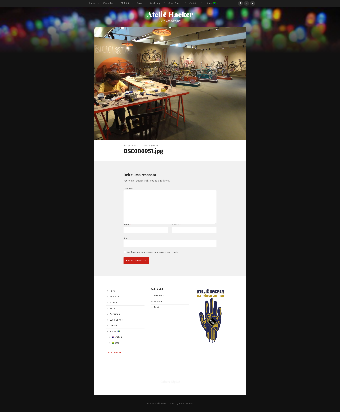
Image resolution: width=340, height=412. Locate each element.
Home (92, 3)
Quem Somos (174, 3)
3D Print (125, 3)
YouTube (158, 301)
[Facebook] (240, 3)
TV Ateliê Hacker (114, 352)
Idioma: (209, 3)
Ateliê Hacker (170, 14)
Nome (127, 225)
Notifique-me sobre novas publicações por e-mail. (152, 252)
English (118, 337)
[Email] (252, 3)
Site (126, 238)
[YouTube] (246, 3)
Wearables (108, 3)
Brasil (117, 343)
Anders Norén (186, 403)
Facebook (159, 295)
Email (156, 307)
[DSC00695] (170, 83)
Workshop (155, 3)
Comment (128, 188)
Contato (193, 3)
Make (139, 3)
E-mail (176, 225)
